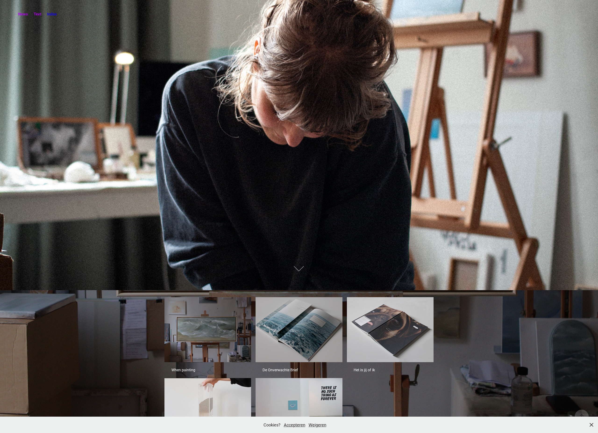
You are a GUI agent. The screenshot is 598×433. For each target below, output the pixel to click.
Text (37, 14)
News (23, 14)
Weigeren (317, 425)
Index (52, 14)
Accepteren (294, 425)
